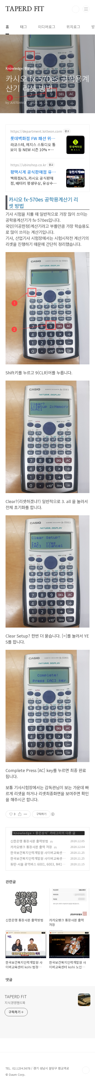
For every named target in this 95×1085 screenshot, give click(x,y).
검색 (75, 9)
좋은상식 (42, 833)
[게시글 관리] (25, 814)
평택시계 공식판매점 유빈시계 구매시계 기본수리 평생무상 (33, 172)
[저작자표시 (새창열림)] (52, 814)
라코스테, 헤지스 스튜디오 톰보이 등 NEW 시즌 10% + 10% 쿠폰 (33, 147)
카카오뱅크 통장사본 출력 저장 (31, 846)
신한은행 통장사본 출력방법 (29, 841)
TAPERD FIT (25, 9)
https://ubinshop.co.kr (28, 165)
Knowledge (22, 833)
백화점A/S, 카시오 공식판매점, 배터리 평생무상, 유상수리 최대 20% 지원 (33, 180)
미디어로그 (46, 26)
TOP (85, 1070)
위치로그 (73, 26)
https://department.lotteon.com (36, 131)
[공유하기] (20, 814)
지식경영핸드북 (15, 1002)
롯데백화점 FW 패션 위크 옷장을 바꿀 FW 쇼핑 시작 (33, 138)
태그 (23, 26)
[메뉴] (86, 9)
